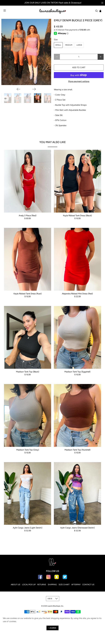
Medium (68, 45)
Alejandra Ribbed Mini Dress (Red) (77, 293)
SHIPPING (52, 584)
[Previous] (18, 89)
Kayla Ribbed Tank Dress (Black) (77, 215)
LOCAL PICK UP (29, 584)
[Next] (34, 89)
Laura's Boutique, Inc (55, 606)
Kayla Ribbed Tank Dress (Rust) (28, 293)
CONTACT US (88, 584)
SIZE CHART (64, 584)
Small (58, 45)
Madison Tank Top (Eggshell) (77, 371)
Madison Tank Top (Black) (27, 371)
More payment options (78, 81)
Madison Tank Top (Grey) (27, 450)
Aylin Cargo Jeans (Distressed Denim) (77, 528)
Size (56, 39)
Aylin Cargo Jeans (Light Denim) (27, 528)
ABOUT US (15, 584)
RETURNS (41, 584)
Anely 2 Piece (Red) (27, 215)
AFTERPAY (76, 584)
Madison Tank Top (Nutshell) (77, 450)
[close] (102, 3)
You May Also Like (52, 142)
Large (79, 45)
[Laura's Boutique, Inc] (52, 10)
